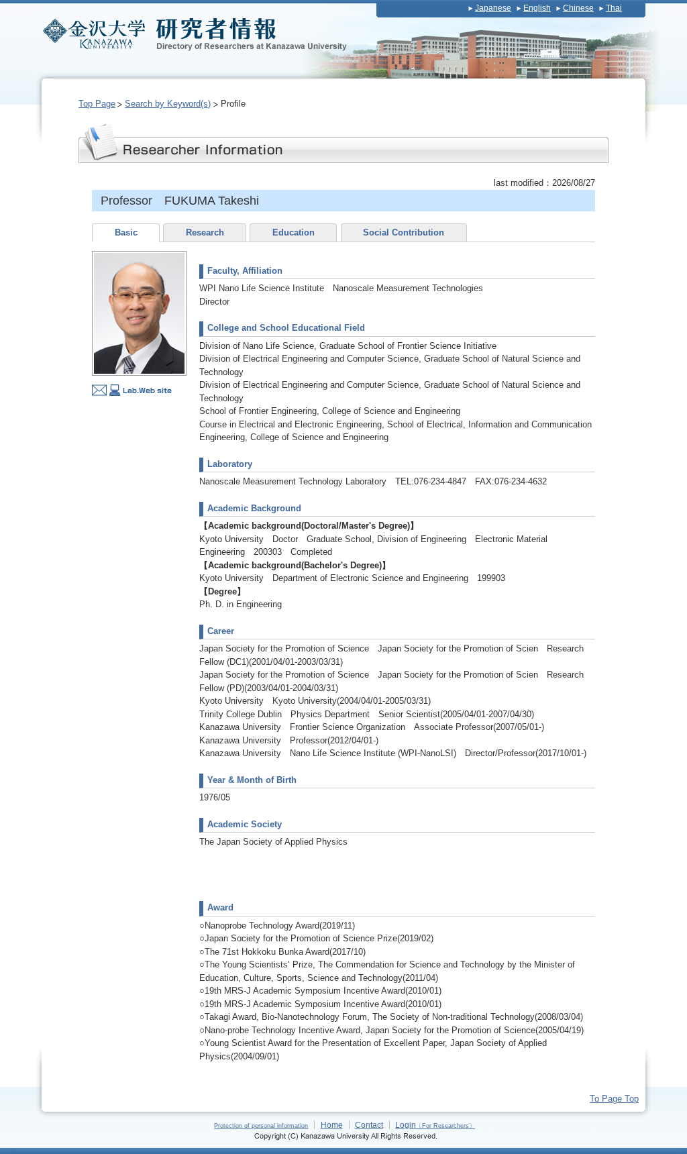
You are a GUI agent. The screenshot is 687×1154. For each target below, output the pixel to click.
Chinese (578, 8)
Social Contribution (403, 232)
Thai (614, 8)
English (537, 8)
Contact (369, 1124)
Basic (126, 232)
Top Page (96, 104)
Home (332, 1124)
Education (293, 232)
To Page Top (614, 1099)
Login (435, 1124)
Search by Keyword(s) (168, 104)
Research (205, 232)
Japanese (493, 8)
